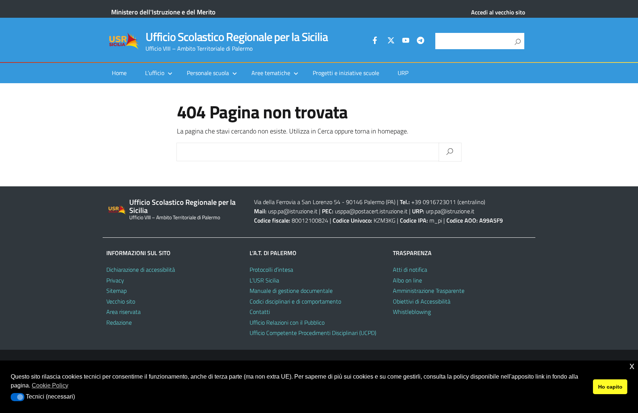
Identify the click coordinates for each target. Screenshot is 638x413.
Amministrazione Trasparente (428, 290)
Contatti (260, 311)
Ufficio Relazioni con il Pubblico (287, 322)
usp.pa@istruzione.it (293, 211)
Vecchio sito (120, 301)
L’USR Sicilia (264, 280)
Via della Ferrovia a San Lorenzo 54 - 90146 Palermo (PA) (324, 201)
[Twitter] (391, 41)
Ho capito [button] (610, 387)
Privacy (115, 280)
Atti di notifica (410, 269)
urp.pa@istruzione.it (450, 211)
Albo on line (407, 280)
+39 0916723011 (433, 201)
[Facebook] (376, 41)
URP (403, 72)
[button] (17, 397)
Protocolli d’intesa (271, 269)
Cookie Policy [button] (50, 385)
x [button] (632, 365)
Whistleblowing (412, 311)
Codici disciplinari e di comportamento (295, 301)
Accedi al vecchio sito (498, 12)
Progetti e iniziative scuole (346, 72)
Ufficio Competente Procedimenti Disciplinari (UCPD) (313, 332)
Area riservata (123, 311)
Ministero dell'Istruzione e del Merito (163, 12)
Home (119, 72)
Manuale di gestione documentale (291, 290)
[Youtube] (405, 41)
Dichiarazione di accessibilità (140, 269)
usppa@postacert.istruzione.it (371, 211)
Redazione (119, 322)
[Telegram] (420, 41)
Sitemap (116, 290)
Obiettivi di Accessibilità (421, 301)
